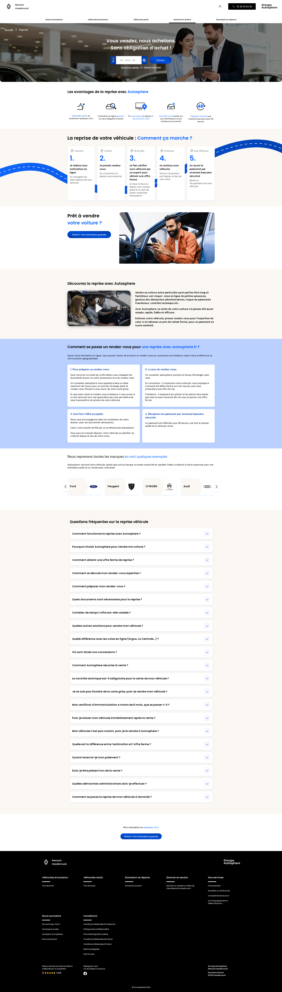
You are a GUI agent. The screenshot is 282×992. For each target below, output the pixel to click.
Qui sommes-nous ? (51, 924)
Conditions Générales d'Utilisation (99, 924)
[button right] (216, 486)
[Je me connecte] (220, 6)
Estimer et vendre (182, 19)
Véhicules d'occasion (98, 19)
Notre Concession (54, 19)
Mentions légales (91, 949)
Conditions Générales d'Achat (97, 944)
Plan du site (88, 954)
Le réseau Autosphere (52, 934)
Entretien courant (133, 885)
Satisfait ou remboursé (219, 890)
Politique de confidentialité (96, 929)
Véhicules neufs (141, 19)
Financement (214, 885)
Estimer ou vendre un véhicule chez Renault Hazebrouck (180, 886)
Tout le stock (48, 885)
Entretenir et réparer (226, 19)
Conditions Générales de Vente (98, 939)
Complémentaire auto (218, 895)
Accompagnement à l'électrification (218, 901)
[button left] (65, 486)
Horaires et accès (50, 929)
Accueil (9, 29)
